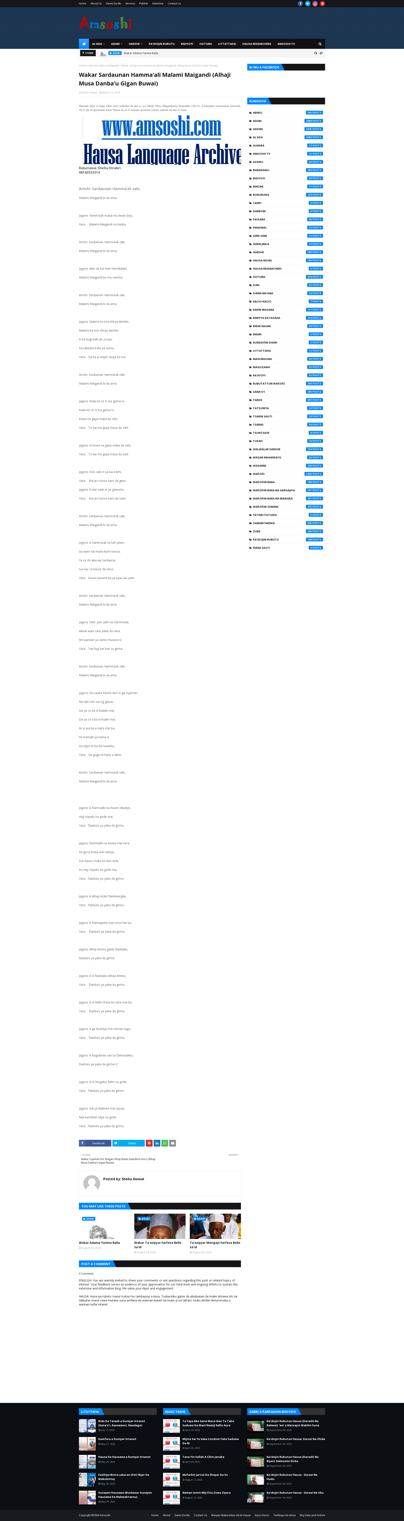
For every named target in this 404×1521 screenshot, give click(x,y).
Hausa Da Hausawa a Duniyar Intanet (124, 1457)
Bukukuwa (282, 195)
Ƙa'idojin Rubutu (282, 539)
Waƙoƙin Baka (282, 482)
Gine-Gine (282, 236)
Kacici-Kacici (282, 301)
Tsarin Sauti (282, 416)
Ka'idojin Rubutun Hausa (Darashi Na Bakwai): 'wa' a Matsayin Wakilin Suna (293, 1423)
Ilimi (282, 285)
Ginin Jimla (282, 244)
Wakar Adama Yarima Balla (99, 1243)
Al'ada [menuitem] (97, 44)
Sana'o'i (282, 392)
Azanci (282, 162)
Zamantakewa (282, 523)
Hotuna (282, 277)
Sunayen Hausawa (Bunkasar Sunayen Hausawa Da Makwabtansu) (125, 1495)
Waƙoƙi (282, 474)
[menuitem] (84, 44)
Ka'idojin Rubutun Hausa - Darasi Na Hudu (292, 1477)
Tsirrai (282, 424)
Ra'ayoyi (282, 375)
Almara (282, 145)
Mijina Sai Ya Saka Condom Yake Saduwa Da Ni (210, 1441)
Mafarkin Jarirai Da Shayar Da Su (205, 1475)
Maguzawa (282, 367)
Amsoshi (105, 1515)
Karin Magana (282, 310)
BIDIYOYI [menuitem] (187, 44)
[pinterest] (322, 3)
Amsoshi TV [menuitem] (286, 44)
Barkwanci (282, 170)
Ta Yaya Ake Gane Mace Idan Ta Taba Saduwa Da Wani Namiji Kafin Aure (208, 1423)
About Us (96, 3)
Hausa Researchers (282, 268)
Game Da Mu (113, 3)
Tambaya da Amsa (284, 1515)
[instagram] (315, 3)
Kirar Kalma (282, 326)
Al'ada (282, 137)
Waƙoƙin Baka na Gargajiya (282, 490)
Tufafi (282, 441)
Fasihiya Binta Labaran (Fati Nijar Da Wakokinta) (123, 1477)
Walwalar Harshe (282, 449)
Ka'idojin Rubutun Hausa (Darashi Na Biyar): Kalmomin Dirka (293, 1459)
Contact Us (174, 3)
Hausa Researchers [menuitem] (256, 44)
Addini (282, 129)
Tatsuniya (282, 408)
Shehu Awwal (89, 92)
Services (130, 3)
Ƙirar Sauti (282, 548)
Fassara (282, 219)
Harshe (282, 252)
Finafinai (282, 227)
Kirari (282, 334)
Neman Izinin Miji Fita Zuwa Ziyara (206, 1492)
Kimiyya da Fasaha (282, 318)
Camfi (282, 203)
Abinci (282, 113)
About (166, 1515)
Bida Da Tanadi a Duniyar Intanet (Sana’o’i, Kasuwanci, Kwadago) (121, 1423)
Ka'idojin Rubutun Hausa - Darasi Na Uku (295, 1492)
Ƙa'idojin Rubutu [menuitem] (162, 44)
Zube (282, 531)
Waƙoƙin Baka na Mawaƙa (103, 65)
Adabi (282, 121)
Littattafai (282, 351)
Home (82, 3)
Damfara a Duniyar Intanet (117, 1439)
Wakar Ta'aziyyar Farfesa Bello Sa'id (147, 53)
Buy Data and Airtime (312, 1515)
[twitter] (307, 3)
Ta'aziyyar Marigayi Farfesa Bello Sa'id (215, 1245)
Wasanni (282, 465)
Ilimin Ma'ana (282, 293)
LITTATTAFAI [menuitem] (227, 44)
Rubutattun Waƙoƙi (282, 383)
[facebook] (300, 3)
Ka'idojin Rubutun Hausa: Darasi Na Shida (296, 1439)
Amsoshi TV (282, 154)
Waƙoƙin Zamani (282, 507)
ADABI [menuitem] (115, 44)
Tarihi (282, 400)
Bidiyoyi (282, 178)
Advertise (157, 3)
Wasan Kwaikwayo (282, 457)
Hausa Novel (282, 260)
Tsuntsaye (282, 433)
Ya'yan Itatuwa (282, 515)
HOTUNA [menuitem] (205, 44)
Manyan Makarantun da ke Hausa (231, 1515)
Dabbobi (282, 211)
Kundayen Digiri (282, 342)
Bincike (282, 186)
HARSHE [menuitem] (134, 44)
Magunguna (282, 359)
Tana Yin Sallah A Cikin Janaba (203, 1457)
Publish (143, 3)
